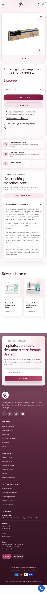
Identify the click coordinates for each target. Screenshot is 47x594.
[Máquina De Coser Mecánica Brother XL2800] (33, 288)
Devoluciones (27, 571)
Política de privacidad (8, 496)
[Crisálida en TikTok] (16, 413)
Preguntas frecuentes (8, 477)
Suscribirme (23, 378)
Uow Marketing (27, 581)
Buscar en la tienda (7, 505)
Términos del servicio (8, 501)
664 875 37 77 (6, 528)
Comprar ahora (23, 105)
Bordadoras (5, 434)
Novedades (5, 442)
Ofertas (4, 446)
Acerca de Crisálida (7, 469)
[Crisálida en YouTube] (22, 413)
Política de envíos (7, 488)
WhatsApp (6, 556)
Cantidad (7, 89)
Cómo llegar (18, 556)
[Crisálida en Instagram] (10, 413)
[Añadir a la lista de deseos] (40, 17)
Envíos (34, 571)
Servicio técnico (7, 461)
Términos (20, 571)
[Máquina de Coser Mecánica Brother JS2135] (12, 288)
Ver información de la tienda (17, 118)
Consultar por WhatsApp (23, 195)
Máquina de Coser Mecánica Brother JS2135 (10, 305)
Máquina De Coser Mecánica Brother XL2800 (32, 305)
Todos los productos (8, 426)
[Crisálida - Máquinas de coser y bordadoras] (21, 4)
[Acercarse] (39, 50)
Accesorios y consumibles (9, 438)
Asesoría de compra (8, 465)
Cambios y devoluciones (9, 492)
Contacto (4, 473)
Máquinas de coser (7, 430)
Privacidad (14, 571)
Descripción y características (16, 204)
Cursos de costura (7, 457)
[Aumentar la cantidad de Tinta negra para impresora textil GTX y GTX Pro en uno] (40, 89)
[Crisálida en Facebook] (4, 413)
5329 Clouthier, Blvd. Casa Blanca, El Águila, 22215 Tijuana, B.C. (20, 518)
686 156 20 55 (6, 526)
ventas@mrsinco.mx (8, 536)
